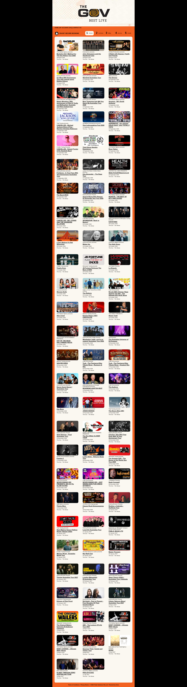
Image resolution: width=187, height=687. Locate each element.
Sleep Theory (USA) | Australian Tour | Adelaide (118, 578)
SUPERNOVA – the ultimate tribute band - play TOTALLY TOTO (119, 125)
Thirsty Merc (61, 506)
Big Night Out (88, 553)
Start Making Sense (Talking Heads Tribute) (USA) (67, 530)
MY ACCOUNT (64, 27)
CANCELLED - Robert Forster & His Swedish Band (67, 150)
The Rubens (87, 293)
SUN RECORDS (62, 363)
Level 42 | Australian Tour (92, 530)
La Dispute (113, 268)
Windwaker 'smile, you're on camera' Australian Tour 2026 (93, 340)
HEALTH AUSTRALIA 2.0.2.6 (119, 173)
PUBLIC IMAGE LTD (116, 531)
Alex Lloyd (61, 316)
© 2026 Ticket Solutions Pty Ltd (99, 684)
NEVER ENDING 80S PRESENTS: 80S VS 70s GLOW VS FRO (65, 484)
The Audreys (113, 387)
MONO (111, 650)
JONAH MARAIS (88, 411)
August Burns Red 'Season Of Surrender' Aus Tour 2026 (93, 197)
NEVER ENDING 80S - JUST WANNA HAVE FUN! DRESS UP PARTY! (92, 484)
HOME (57, 27)
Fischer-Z (60, 458)
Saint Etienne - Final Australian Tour (64, 435)
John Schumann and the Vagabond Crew (92, 54)
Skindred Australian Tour (92, 78)
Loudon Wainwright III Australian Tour (90, 578)
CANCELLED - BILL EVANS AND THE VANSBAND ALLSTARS (66, 222)
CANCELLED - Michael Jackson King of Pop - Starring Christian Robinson (67, 127)
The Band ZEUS (62, 195)
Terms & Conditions (74, 684)
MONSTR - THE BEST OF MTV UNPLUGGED (118, 197)
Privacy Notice (85, 684)
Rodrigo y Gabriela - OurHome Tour (116, 507)
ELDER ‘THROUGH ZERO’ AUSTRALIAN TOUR (66, 673)
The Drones (113, 78)
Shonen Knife (62, 292)
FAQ (70, 27)
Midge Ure (86, 244)
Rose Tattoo (113, 149)
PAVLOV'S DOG (88, 672)
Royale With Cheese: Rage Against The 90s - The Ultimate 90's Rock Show (118, 293)
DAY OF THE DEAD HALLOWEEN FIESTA (64, 341)
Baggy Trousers (114, 552)
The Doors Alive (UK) (116, 411)
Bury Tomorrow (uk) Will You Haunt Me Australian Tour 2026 (93, 103)
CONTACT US (77, 27)
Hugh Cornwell (114, 482)
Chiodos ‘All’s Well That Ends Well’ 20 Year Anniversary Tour (117, 436)
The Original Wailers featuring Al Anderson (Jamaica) (65, 626)
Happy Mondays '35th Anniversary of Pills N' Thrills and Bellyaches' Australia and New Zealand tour (67, 104)
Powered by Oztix (114, 684)
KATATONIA (113, 222)
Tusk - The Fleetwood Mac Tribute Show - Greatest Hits (119, 364)
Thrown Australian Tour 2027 (67, 577)
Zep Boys (60, 409)
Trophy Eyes (61, 268)
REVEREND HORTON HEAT (92, 388)
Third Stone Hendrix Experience (90, 148)
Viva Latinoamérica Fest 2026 (93, 125)
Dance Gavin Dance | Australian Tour (64, 388)
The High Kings (114, 244)
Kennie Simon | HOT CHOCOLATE (90, 316)
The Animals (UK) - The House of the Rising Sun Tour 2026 (118, 460)
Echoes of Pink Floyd (65, 601)
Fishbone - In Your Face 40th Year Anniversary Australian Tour (67, 174)
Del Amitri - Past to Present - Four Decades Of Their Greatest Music (93, 603)
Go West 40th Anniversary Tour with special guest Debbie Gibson (66, 79)
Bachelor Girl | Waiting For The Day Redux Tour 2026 (66, 54)
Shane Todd (113, 316)
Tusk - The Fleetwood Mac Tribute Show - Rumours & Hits (92, 365)
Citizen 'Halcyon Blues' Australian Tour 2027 (117, 602)
